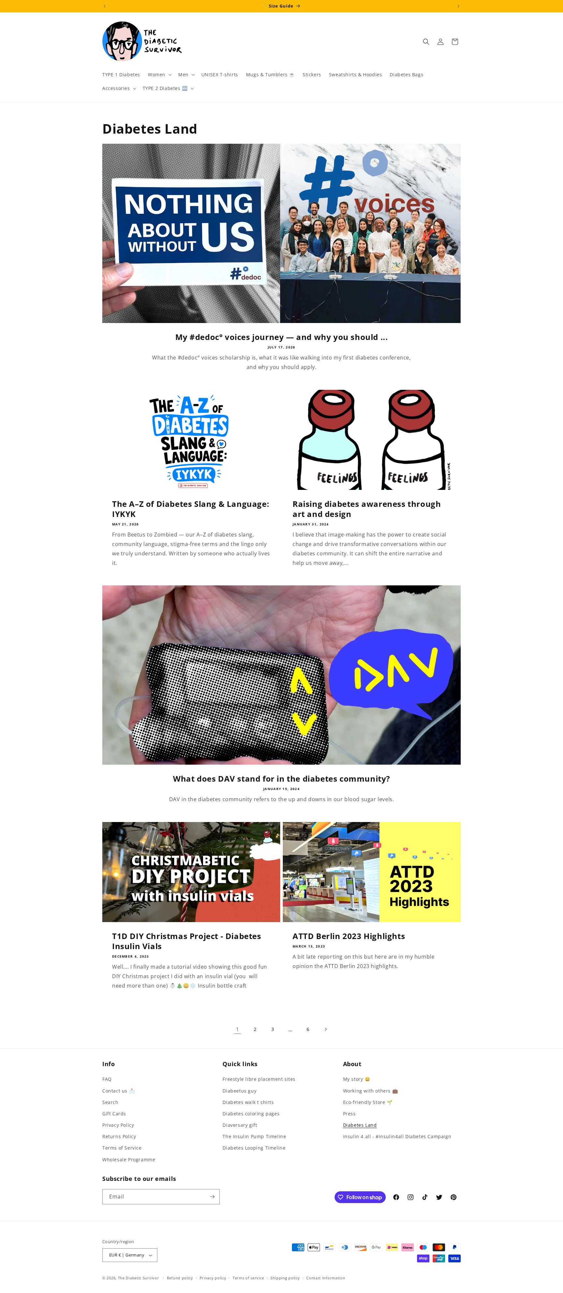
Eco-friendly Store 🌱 (368, 1102)
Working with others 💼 (370, 1091)
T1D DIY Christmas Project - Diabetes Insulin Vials (186, 941)
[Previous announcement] (104, 6)
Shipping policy (285, 1277)
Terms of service (248, 1277)
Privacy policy (213, 1277)
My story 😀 (356, 1079)
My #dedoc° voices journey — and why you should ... (281, 337)
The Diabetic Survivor (138, 1277)
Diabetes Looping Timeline (254, 1148)
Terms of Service (122, 1148)
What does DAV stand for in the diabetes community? (281, 778)
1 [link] (237, 1029)
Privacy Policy (118, 1125)
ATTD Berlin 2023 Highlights (349, 936)
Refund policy (180, 1277)
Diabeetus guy (239, 1091)
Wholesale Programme (128, 1159)
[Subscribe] (212, 1196)
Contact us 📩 (118, 1091)
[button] (159, 74)
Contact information (325, 1277)
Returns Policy (119, 1136)
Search (110, 1102)
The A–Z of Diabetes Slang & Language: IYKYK (190, 509)
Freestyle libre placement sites (259, 1079)
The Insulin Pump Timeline (254, 1136)
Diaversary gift (240, 1125)
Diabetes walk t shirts (248, 1102)
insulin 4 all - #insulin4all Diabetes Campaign (397, 1136)
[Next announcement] (458, 6)
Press (349, 1113)
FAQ (107, 1079)
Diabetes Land (360, 1125)
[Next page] (325, 1029)
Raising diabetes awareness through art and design (367, 509)
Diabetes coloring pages (251, 1113)
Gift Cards (114, 1113)
